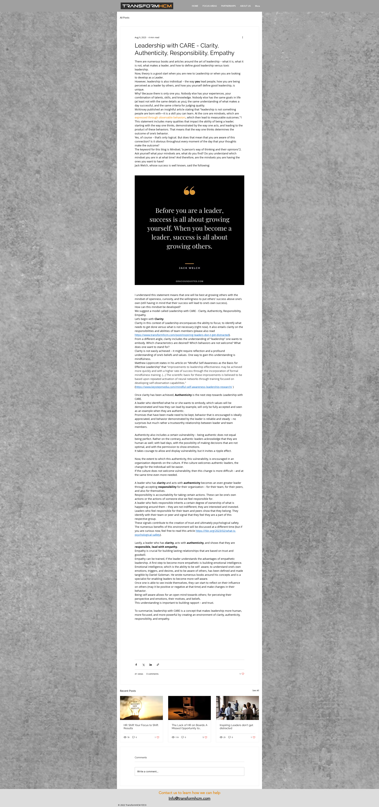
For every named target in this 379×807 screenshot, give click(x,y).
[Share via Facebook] (136, 664)
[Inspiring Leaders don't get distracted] (237, 708)
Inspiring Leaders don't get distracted (236, 727)
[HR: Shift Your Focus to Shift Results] (141, 708)
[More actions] (242, 37)
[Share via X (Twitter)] (143, 664)
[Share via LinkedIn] (150, 664)
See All (255, 690)
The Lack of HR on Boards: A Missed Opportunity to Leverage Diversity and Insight (189, 727)
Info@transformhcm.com (189, 798)
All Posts (124, 17)
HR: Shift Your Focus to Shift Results (141, 727)
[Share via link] (157, 664)
